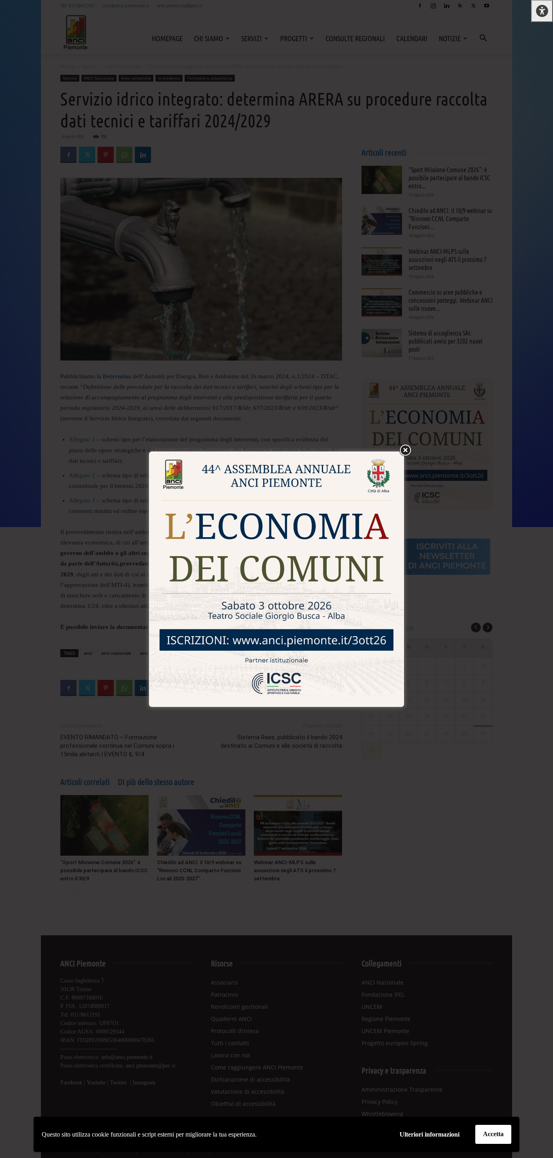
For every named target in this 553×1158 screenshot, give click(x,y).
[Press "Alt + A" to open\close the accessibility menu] (542, 11)
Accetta (493, 1134)
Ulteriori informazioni (429, 1134)
